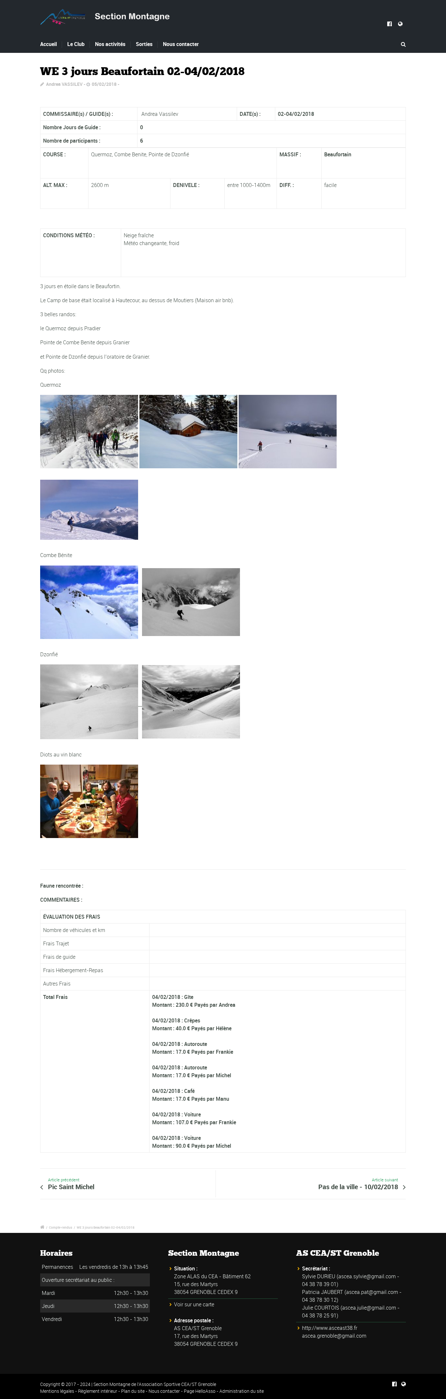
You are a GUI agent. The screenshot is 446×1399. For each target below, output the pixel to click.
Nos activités (110, 44)
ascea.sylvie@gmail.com (367, 1276)
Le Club (76, 44)
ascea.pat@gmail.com (372, 1292)
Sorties (144, 44)
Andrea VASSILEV (64, 84)
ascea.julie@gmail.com (369, 1307)
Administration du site (241, 1391)
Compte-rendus (60, 1227)
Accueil (48, 44)
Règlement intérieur (97, 1391)
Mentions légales (57, 1391)
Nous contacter (181, 44)
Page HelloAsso (199, 1391)
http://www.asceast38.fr (329, 1327)
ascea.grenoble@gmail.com (334, 1335)
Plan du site (133, 1391)
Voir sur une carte (194, 1304)
